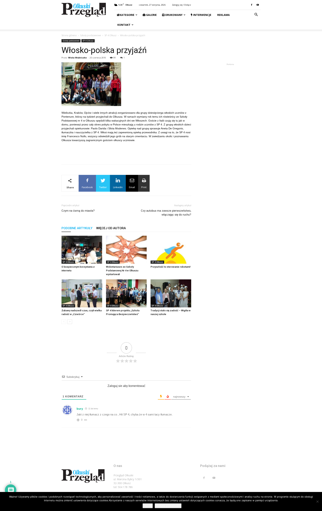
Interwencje (201, 15)
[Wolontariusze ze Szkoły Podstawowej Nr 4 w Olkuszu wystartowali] (126, 250)
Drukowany (173, 15)
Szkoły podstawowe (90, 35)
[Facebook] (251, 4)
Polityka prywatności (168, 505)
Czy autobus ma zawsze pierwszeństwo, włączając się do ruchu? (166, 212)
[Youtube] (258, 4)
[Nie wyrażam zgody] (317, 501)
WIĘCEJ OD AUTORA (111, 228)
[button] (256, 15)
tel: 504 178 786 (123, 487)
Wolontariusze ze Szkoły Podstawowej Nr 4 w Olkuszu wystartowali (122, 270)
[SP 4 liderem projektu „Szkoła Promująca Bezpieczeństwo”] (126, 293)
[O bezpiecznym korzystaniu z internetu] (81, 250)
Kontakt (123, 25)
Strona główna (69, 35)
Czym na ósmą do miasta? (78, 210)
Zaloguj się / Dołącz (181, 4)
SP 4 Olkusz (110, 35)
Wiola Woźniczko (77, 57)
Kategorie (127, 15)
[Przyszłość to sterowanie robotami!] (171, 250)
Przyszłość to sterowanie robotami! (171, 266)
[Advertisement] (126, 151)
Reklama (223, 15)
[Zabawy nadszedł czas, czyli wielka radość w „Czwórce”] (81, 293)
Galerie (151, 15)
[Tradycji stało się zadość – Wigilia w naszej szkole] (171, 293)
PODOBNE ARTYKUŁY (76, 228)
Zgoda (147, 505)
